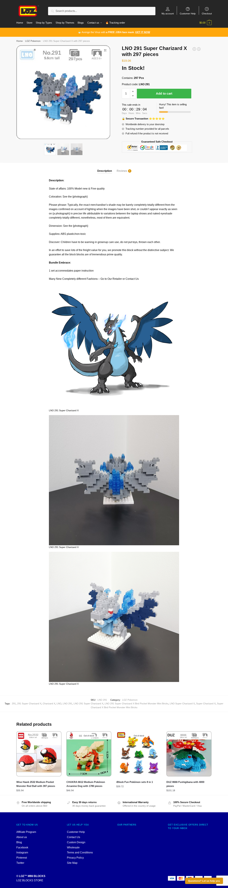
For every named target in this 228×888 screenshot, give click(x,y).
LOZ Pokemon (33, 41)
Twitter (20, 862)
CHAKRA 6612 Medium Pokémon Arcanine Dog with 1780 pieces (85, 784)
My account (168, 13)
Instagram (22, 852)
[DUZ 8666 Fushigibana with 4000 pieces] (188, 753)
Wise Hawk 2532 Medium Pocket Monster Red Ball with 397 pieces (35, 784)
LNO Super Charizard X (182, 703)
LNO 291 (67, 703)
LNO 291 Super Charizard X (88, 703)
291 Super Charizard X (29, 703)
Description (104, 170)
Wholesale (73, 847)
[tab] (104, 168)
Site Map (72, 862)
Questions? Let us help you (204, 880)
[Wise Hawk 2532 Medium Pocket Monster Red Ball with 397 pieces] (38, 753)
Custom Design (76, 842)
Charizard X (49, 703)
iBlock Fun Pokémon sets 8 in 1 (134, 782)
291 (14, 703)
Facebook (22, 847)
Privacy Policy (75, 857)
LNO (59, 703)
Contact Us (73, 837)
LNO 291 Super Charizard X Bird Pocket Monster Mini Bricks (136, 703)
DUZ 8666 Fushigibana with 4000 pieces (185, 784)
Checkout (207, 13)
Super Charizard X (206, 703)
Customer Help (188, 13)
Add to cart (164, 93)
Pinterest (21, 857)
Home (19, 41)
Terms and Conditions (80, 852)
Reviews (122, 170)
